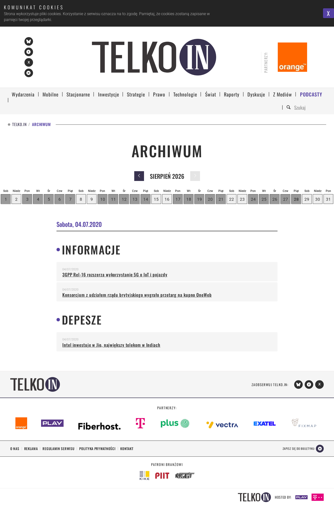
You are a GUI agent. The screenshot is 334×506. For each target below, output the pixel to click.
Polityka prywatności (97, 448)
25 (264, 199)
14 (145, 199)
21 (221, 199)
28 (296, 199)
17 (178, 199)
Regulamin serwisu (58, 448)
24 (253, 199)
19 (199, 199)
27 (285, 199)
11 (113, 199)
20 (210, 199)
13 (135, 199)
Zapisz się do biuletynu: (299, 448)
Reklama (31, 448)
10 (102, 199)
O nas (14, 448)
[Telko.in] (154, 57)
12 (124, 199)
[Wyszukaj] (289, 107)
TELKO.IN (19, 124)
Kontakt (126, 448)
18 (188, 199)
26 (274, 199)
